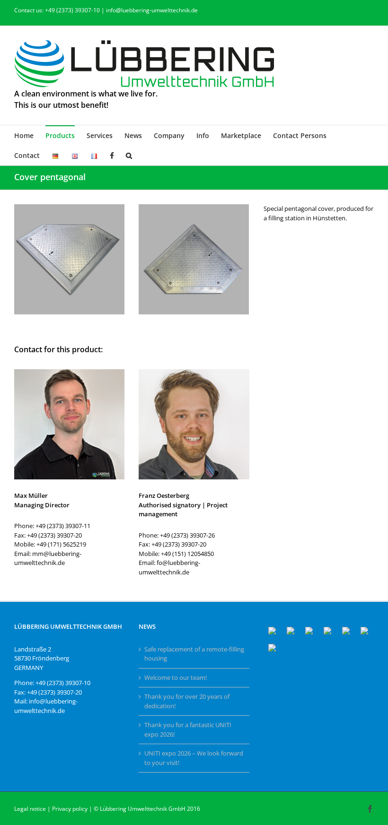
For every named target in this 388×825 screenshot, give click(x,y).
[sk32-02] (194, 207)
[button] (129, 155)
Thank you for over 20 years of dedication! (186, 701)
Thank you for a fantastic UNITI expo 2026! (187, 729)
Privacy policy (70, 809)
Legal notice (30, 809)
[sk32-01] (69, 207)
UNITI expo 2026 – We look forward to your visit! (193, 758)
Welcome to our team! (175, 677)
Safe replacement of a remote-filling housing (194, 654)
